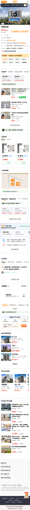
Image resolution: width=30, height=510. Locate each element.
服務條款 (13, 502)
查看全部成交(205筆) (15, 219)
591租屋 (10, 500)
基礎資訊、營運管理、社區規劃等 (14, 48)
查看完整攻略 (15, 249)
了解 (25, 5)
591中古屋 (24, 498)
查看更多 (15, 364)
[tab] (4, 199)
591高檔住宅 (16, 500)
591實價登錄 (4, 498)
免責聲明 (7, 502)
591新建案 (11, 498)
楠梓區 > (15, 485)
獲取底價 (23, 97)
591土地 (17, 498)
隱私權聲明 (20, 502)
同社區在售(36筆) (15, 125)
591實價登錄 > (4, 485)
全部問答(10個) (15, 279)
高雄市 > (10, 485)
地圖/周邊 (23, 286)
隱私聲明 (15, 508)
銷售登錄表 (25, 198)
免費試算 (24, 325)
